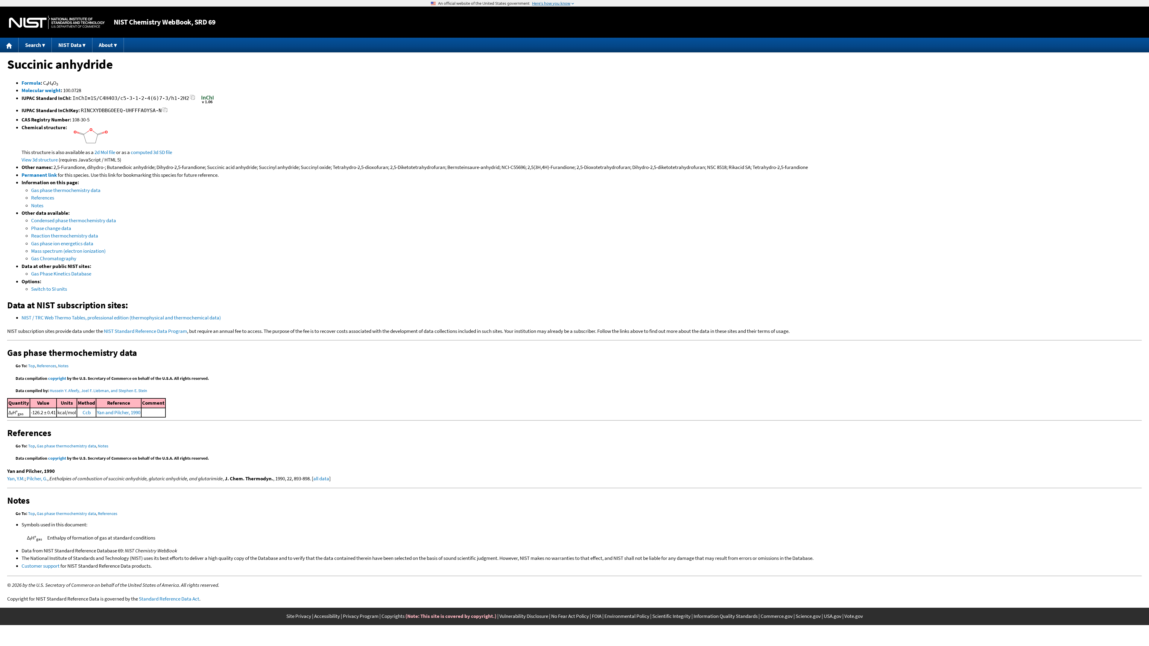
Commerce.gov (777, 616)
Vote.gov (853, 616)
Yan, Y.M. (16, 478)
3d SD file (162, 152)
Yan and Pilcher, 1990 (118, 412)
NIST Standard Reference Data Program (145, 331)
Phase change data (51, 228)
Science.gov (808, 616)
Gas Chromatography (53, 258)
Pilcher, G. (37, 478)
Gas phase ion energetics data (62, 243)
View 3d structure (40, 159)
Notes (37, 205)
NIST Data (69, 45)
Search (33, 45)
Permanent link (39, 175)
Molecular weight (41, 90)
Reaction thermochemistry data (64, 235)
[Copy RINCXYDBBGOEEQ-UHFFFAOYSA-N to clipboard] (165, 111)
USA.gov (832, 616)
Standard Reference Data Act (169, 598)
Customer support (41, 566)
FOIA (596, 616)
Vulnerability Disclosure (523, 616)
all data (321, 478)
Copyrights (393, 616)
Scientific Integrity (671, 616)
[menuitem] (9, 45)
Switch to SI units (49, 289)
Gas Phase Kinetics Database (61, 273)
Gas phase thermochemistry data (66, 190)
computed (141, 152)
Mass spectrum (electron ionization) (68, 251)
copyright (57, 378)
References (42, 197)
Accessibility (327, 616)
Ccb (87, 412)
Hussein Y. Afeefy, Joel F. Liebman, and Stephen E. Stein (98, 390)
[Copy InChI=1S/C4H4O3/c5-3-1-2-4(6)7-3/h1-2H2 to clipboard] (192, 99)
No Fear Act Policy (570, 616)
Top (31, 365)
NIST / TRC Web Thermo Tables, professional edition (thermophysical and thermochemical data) (121, 317)
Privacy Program (361, 616)
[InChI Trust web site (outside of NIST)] (207, 103)
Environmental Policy (626, 616)
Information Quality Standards (726, 616)
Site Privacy (298, 616)
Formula (31, 83)
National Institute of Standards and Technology (57, 22)
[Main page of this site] (9, 45)
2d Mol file (105, 152)
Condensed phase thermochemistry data (73, 220)
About (106, 45)
